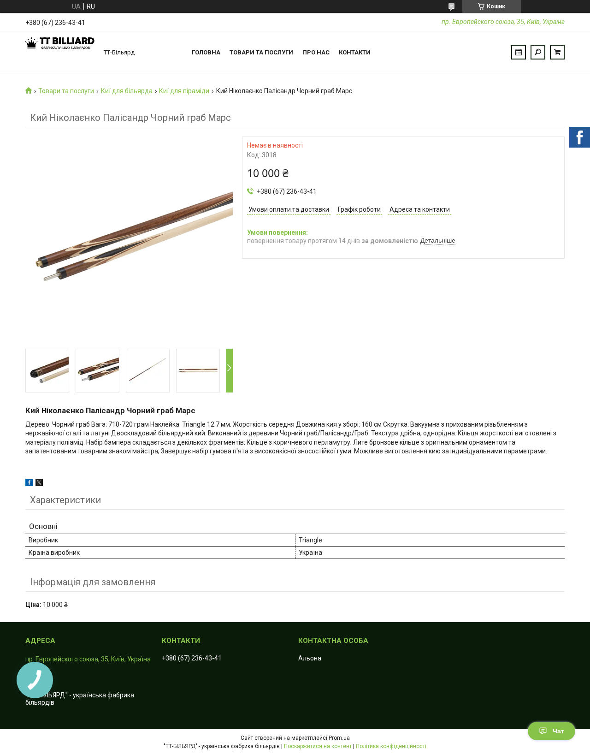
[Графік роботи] (518, 52)
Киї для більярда (127, 91)
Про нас (316, 52)
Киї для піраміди (184, 91)
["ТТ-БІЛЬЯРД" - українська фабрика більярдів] (59, 52)
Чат (558, 731)
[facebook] (29, 483)
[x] (39, 483)
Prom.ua (339, 738)
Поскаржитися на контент (318, 746)
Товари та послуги (261, 52)
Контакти (355, 52)
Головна (206, 52)
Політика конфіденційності (391, 746)
